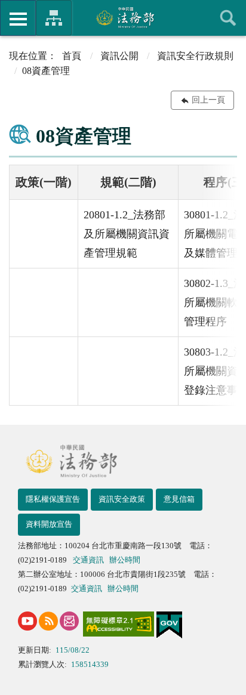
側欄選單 (18, 18)
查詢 (228, 18)
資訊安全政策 (122, 499)
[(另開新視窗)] (27, 621)
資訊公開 (119, 56)
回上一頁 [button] (208, 99)
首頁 (71, 56)
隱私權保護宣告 (53, 499)
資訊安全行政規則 (195, 56)
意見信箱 (179, 499)
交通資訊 (88, 559)
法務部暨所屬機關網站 (54, 18)
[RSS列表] (48, 621)
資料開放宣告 (49, 524)
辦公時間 (124, 559)
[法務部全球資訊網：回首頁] (123, 17)
